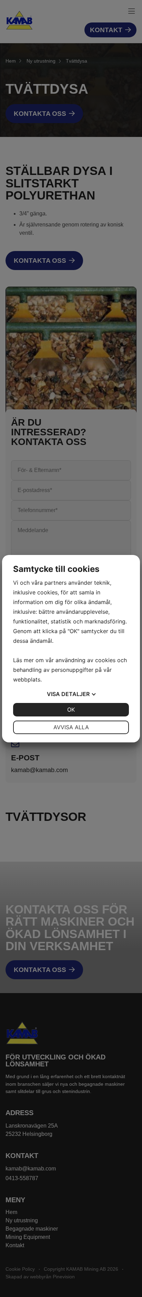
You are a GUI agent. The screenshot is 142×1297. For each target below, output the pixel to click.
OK (71, 709)
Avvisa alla (71, 727)
